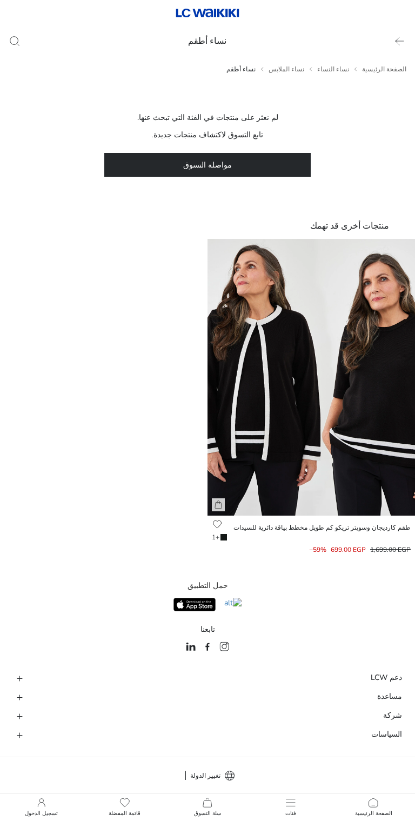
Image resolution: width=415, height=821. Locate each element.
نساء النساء (333, 69)
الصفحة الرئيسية (384, 69)
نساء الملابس (286, 69)
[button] (218, 504)
